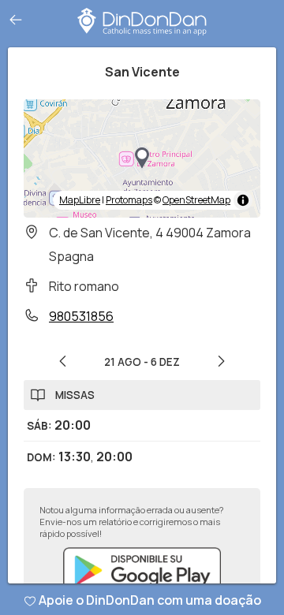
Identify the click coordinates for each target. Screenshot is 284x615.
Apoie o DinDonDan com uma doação (150, 600)
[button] (142, 158)
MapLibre (79, 200)
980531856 (81, 316)
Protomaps (129, 200)
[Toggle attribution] (243, 200)
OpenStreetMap (196, 200)
